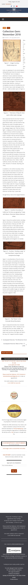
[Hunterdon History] (14, 9)
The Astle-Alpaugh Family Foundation (14, 568)
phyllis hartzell (17, 37)
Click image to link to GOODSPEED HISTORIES (14, 448)
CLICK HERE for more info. (14, 383)
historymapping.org (18, 428)
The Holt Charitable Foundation (14, 570)
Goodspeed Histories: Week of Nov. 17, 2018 (14, 345)
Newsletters (8, 4)
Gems (4, 27)
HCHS (8, 27)
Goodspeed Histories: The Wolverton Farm (15, 340)
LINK (12, 432)
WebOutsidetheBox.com (18, 544)
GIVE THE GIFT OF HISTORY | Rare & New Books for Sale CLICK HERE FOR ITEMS (14, 362)
